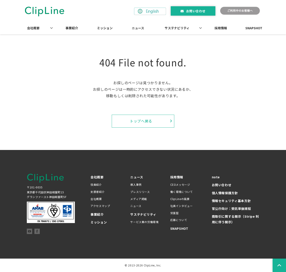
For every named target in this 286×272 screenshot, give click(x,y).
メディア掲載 (138, 199)
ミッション (105, 28)
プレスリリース (140, 192)
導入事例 (136, 184)
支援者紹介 (97, 192)
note (216, 177)
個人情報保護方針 (225, 193)
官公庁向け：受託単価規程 (231, 208)
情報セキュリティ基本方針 (231, 200)
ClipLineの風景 (180, 199)
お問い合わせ (196, 11)
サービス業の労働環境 (144, 222)
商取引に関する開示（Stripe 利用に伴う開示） (235, 219)
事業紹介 (71, 28)
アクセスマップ (100, 206)
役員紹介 (96, 184)
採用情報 (220, 28)
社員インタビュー (181, 206)
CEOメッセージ (180, 184)
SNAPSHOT (253, 28)
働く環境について (181, 192)
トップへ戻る (141, 121)
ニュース (138, 28)
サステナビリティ (177, 28)
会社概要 (33, 28)
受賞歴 (174, 213)
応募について (178, 220)
